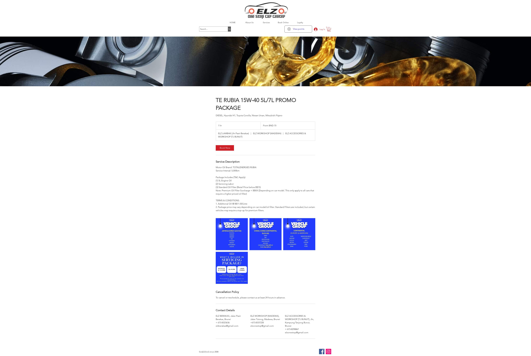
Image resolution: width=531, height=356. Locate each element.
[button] (329, 29)
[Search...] (229, 29)
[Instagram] (328, 351)
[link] (225, 148)
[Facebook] (321, 351)
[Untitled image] (232, 234)
